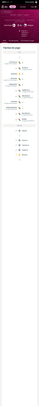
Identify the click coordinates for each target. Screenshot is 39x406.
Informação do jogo (27, 40)
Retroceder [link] (7, 12)
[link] (12, 6)
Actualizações (13, 40)
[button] (33, 6)
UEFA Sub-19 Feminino (5, 6)
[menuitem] (13, 6)
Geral (4, 40)
